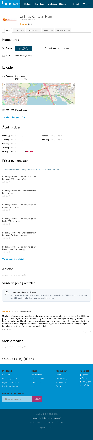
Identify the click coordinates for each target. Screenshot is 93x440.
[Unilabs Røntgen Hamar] (11, 20)
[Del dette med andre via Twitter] (20, 359)
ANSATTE (48, 30)
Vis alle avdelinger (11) (12, 117)
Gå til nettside (63, 48)
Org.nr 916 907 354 (46, 428)
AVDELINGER (63, 30)
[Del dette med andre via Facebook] (14, 359)
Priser (35, 4)
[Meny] (87, 4)
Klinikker (27, 4)
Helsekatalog (52, 4)
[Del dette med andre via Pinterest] (31, 359)
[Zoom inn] (4, 85)
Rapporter (86, 331)
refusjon (41, 169)
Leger (42, 4)
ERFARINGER (33, 30)
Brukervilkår (35, 422)
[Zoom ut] (4, 89)
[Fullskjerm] (72, 85)
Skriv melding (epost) (23, 56)
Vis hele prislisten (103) (13, 259)
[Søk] (76, 4)
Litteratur (63, 4)
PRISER (19, 30)
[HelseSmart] (10, 4)
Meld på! (37, 399)
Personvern (48, 422)
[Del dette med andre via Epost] (26, 359)
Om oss (60, 422)
